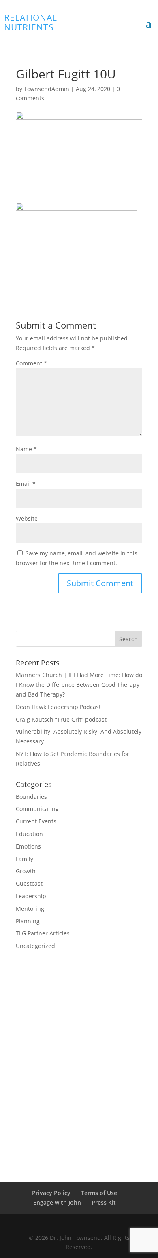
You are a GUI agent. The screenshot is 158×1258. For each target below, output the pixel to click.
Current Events (36, 821)
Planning (28, 921)
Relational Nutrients (30, 22)
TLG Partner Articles (43, 933)
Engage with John (57, 1202)
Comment (31, 363)
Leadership (31, 896)
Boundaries (31, 796)
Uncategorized (35, 946)
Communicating (37, 809)
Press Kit (104, 1202)
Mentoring (30, 908)
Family (24, 859)
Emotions (28, 846)
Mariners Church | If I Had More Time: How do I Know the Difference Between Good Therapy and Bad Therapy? (79, 684)
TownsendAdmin (46, 89)
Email (26, 484)
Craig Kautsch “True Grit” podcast (61, 719)
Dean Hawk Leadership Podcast (58, 707)
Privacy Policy (51, 1193)
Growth (26, 871)
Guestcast (29, 883)
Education (29, 834)
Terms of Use (99, 1193)
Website (27, 518)
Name (26, 449)
